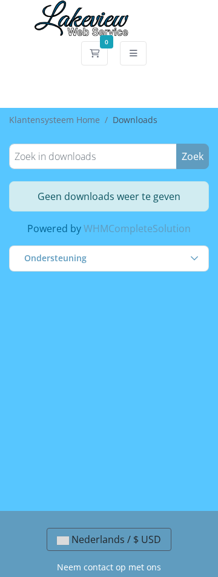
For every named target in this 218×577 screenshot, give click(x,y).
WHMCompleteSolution (137, 228)
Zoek (192, 156)
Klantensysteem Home (54, 119)
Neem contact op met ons (109, 567)
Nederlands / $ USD (115, 539)
